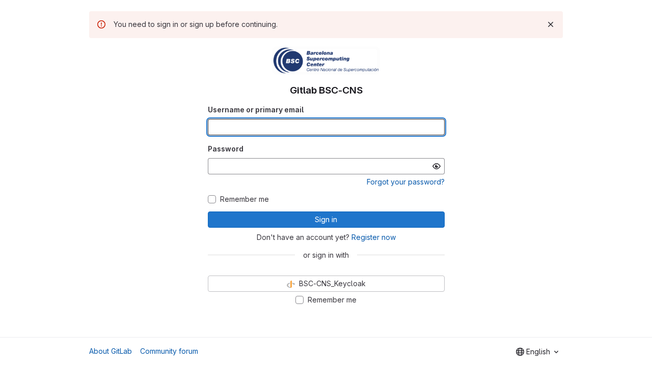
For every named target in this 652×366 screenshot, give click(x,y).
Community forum (169, 351)
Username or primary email (256, 109)
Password (225, 148)
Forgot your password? (406, 181)
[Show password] (436, 166)
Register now (373, 237)
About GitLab (110, 351)
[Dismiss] (551, 24)
